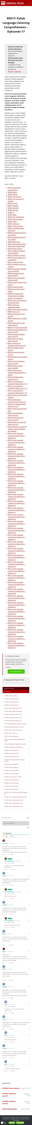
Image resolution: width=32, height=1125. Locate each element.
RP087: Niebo (12, 215)
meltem (13, 863)
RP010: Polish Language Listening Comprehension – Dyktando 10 (16, 584)
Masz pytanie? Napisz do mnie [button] (15, 680)
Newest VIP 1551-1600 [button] (9, 688)
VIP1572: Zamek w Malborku (11, 736)
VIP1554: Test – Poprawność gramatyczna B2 (15, 797)
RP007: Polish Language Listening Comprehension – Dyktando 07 (16, 605)
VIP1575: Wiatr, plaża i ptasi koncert (13, 730)
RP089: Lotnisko (13, 210)
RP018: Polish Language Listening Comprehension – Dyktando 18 (16, 530)
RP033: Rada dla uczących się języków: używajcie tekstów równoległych (17, 429)
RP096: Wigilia (12, 192)
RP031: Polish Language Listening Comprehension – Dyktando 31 (16, 442)
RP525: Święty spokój (9, 1109)
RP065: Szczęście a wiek (15, 287)
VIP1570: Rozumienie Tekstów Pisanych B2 (15, 744)
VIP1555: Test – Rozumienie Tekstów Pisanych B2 (16, 793)
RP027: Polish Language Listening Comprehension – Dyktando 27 (16, 469)
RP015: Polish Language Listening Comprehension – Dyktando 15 (16, 550)
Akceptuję (11, 1122)
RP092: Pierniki (12, 203)
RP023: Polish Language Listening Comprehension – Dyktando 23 (16, 496)
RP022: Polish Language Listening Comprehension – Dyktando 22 (16, 503)
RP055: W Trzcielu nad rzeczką (17, 327)
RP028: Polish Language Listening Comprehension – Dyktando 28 (16, 463)
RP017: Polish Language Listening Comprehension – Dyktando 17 (16, 537)
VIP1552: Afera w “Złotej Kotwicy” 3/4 (13, 803)
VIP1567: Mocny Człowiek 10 (11, 753)
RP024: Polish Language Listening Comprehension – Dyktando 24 (16, 490)
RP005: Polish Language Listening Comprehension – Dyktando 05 (16, 618)
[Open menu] (30, 3)
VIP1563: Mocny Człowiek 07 (11, 767)
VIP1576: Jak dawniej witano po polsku (14, 727)
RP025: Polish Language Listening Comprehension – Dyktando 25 (16, 483)
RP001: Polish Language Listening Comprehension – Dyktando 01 (16, 645)
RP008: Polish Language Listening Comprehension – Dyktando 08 (16, 598)
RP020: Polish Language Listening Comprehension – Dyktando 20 (16, 517)
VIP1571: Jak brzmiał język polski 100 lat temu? (14, 740)
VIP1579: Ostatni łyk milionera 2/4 (13, 717)
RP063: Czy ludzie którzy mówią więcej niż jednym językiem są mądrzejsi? (16, 296)
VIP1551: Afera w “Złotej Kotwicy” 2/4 (13, 806)
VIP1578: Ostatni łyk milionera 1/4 (13, 720)
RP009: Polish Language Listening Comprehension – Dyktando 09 (16, 591)
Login (27, 817)
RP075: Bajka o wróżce (15, 249)
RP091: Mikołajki (13, 206)
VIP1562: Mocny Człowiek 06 (11, 770)
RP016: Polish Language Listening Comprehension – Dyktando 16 (16, 544)
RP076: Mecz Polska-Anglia (16, 246)
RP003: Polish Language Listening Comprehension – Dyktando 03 (16, 632)
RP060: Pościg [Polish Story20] (17, 309)
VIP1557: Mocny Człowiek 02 (11, 786)
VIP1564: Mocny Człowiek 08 (11, 764)
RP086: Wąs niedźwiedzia (16, 217)
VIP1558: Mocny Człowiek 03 (11, 783)
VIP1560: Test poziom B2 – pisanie (13, 777)
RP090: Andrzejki (13, 208)
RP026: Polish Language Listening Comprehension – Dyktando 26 (16, 476)
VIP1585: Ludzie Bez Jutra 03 (11, 699)
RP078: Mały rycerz (14, 242)
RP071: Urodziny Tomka (15, 262)
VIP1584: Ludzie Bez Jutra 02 (11, 702)
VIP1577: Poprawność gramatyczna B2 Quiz (15, 724)
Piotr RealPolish (9, 861)
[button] (4, 1122)
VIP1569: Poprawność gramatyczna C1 (14, 747)
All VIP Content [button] (7, 691)
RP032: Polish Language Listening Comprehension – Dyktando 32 (16, 435)
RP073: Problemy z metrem (16, 255)
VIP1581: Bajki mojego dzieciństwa (13, 711)
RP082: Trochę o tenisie (15, 226)
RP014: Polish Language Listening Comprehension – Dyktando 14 (16, 557)
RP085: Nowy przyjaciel (15, 219)
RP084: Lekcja (12, 221)
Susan (12, 893)
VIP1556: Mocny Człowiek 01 (11, 789)
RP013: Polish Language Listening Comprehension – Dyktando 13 (16, 564)
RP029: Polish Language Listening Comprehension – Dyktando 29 (16, 456)
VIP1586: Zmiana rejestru (10, 695)
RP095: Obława (12, 194)
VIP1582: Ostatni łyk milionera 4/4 (13, 708)
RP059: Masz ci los (14, 312)
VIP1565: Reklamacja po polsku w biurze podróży (14, 760)
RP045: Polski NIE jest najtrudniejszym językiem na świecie (17, 372)
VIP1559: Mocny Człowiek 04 (11, 780)
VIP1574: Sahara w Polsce (10, 733)
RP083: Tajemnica (13, 224)
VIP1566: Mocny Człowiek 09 (11, 756)
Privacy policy (20, 1122)
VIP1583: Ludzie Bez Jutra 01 (11, 705)
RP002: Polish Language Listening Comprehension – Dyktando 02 (16, 638)
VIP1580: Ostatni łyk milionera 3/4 (13, 714)
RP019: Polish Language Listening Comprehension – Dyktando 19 (16, 523)
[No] (30, 1120)
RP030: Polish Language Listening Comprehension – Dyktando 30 (16, 449)
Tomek (12, 922)
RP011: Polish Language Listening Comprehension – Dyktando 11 (16, 578)
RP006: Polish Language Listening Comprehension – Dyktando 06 (16, 611)
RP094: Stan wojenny (14, 197)
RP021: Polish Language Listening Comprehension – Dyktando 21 (16, 510)
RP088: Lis (11, 212)
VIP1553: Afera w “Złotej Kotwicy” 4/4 (13, 800)
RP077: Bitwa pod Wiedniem (17, 244)
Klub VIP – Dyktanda (14, 71)
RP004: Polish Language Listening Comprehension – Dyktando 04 (16, 625)
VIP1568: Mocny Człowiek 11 (11, 750)
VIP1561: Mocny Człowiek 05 (11, 773)
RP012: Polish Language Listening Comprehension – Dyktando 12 (16, 571)
